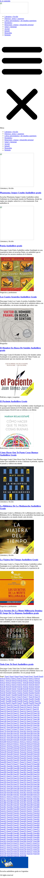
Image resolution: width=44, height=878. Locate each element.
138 (10, 717)
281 (3, 766)
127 (16, 713)
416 (23, 811)
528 (10, 850)
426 (10, 815)
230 (23, 748)
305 (3, 774)
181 (16, 731)
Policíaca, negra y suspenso (14, 19)
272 (23, 762)
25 (8, 683)
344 (23, 786)
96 (14, 703)
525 (30, 847)
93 (37, 701)
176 (23, 729)
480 (10, 833)
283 (16, 766)
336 (10, 784)
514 (36, 843)
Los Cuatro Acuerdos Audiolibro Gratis (18, 297)
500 (23, 839)
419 (3, 813)
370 (36, 795)
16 (37, 678)
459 (30, 825)
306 (10, 774)
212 (23, 742)
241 (16, 752)
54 (14, 691)
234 (10, 750)
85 (31, 699)
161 (3, 725)
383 (3, 801)
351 (30, 788)
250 (36, 754)
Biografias (8, 33)
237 (30, 750)
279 (30, 764)
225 (30, 746)
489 (30, 835)
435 (30, 817)
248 (23, 754)
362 (23, 793)
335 (3, 784)
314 (23, 776)
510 (10, 843)
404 (23, 807)
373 (16, 797)
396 (10, 805)
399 (30, 805)
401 (3, 807)
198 (10, 738)
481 (16, 833)
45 (2, 689)
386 (23, 801)
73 (2, 697)
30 (37, 683)
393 (30, 803)
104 (23, 705)
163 (16, 725)
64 (31, 693)
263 (3, 760)
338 (23, 784)
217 (16, 744)
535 (16, 852)
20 (20, 681)
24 (2, 683)
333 (30, 782)
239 (3, 752)
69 (20, 695)
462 (10, 827)
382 (36, 799)
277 (16, 764)
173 (3, 729)
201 (30, 738)
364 (36, 793)
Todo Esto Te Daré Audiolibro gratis (17, 664)
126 (10, 713)
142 (36, 717)
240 (10, 752)
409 (16, 809)
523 (16, 847)
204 (10, 740)
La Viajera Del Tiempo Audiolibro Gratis (19, 559)
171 (30, 727)
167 (3, 727)
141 (30, 717)
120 (10, 711)
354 (10, 790)
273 (30, 762)
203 (3, 740)
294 (10, 770)
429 (30, 815)
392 (23, 803)
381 (30, 799)
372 (10, 797)
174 (10, 729)
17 (2, 681)
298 (36, 770)
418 (36, 811)
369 (30, 795)
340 (36, 784)
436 (36, 817)
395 (3, 805)
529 (16, 850)
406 (36, 807)
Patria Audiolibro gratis (11, 246)
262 (36, 758)
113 (3, 709)
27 (20, 683)
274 (36, 762)
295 (16, 770)
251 (3, 756)
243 (30, 752)
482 (23, 833)
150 (10, 721)
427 (16, 815)
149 (3, 721)
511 (16, 843)
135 (30, 715)
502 (36, 839)
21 (25, 681)
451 (16, 823)
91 (25, 701)
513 (30, 843)
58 (37, 691)
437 (3, 819)
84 (25, 699)
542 (23, 854)
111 (29, 707)
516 (10, 845)
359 (3, 793)
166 (36, 725)
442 (36, 819)
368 (23, 795)
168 (10, 727)
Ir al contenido (5, 1)
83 (20, 699)
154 (36, 721)
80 (2, 699)
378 (10, 799)
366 (10, 795)
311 (3, 776)
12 (14, 678)
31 (2, 685)
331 (16, 782)
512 (23, 843)
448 (36, 821)
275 (3, 764)
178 (36, 729)
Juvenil (7, 29)
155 (3, 723)
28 (25, 683)
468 (10, 829)
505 (16, 841)
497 (3, 839)
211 (16, 742)
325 (16, 780)
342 (10, 786)
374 (23, 797)
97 (20, 703)
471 (30, 829)
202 (36, 738)
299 (3, 772)
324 (10, 780)
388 (36, 801)
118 (36, 709)
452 (23, 823)
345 (30, 786)
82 (14, 699)
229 (16, 748)
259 (16, 758)
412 (36, 809)
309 (30, 774)
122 (23, 711)
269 (3, 762)
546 (10, 856)
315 (30, 776)
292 (36, 768)
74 (8, 697)
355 (16, 790)
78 (31, 697)
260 (23, 758)
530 (23, 850)
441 (30, 819)
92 (31, 701)
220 (36, 744)
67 (8, 695)
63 (25, 693)
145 (16, 719)
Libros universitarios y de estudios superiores (20, 21)
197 (3, 738)
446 (23, 821)
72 (37, 695)
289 (16, 768)
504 (10, 841)
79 (37, 697)
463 (16, 827)
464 (23, 827)
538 (36, 852)
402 (10, 807)
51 (37, 689)
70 (25, 695)
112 (36, 707)
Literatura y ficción (11, 17)
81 (8, 699)
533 (3, 852)
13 (19, 678)
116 (23, 709)
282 (10, 766)
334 (36, 782)
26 (14, 683)
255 (30, 756)
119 (3, 711)
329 (3, 782)
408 (10, 809)
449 (3, 823)
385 (16, 801)
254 (23, 756)
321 (30, 778)
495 (30, 837)
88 (8, 701)
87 (2, 701)
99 (31, 703)
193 (16, 735)
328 (36, 780)
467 (3, 829)
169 (16, 727)
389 (3, 803)
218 (23, 744)
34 (20, 685)
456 (10, 825)
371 (3, 797)
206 (23, 740)
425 (3, 815)
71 (31, 695)
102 (10, 705)
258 (10, 758)
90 (20, 701)
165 (30, 725)
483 (30, 833)
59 (2, 693)
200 (23, 738)
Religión (8, 35)
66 (2, 695)
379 (16, 799)
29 (31, 683)
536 (23, 852)
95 (8, 703)
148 (36, 719)
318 (10, 778)
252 (10, 756)
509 (3, 843)
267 (30, 760)
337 (16, 784)
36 (31, 685)
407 (3, 809)
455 (3, 825)
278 (23, 764)
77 (25, 697)
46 (8, 689)
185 (3, 733)
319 (16, 778)
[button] (22, 83)
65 (37, 693)
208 (36, 740)
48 (20, 689)
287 (3, 768)
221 (3, 746)
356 (23, 790)
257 (3, 758)
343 (16, 786)
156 (10, 723)
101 (3, 705)
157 (16, 723)
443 (3, 821)
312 (10, 776)
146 (23, 719)
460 (36, 825)
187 (16, 733)
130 (36, 713)
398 (23, 805)
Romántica (8, 23)
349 (16, 788)
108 (10, 707)
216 (10, 744)
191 (3, 735)
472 (36, 829)
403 (16, 807)
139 (16, 717)
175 (16, 729)
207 (30, 740)
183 (30, 731)
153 (30, 721)
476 (23, 831)
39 (8, 687)
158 (23, 723)
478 (36, 831)
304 (36, 772)
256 (36, 756)
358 (36, 790)
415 (16, 811)
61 (14, 693)
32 (8, 685)
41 (20, 687)
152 (23, 721)
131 (3, 715)
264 (10, 760)
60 (8, 693)
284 (23, 766)
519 (30, 845)
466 (36, 827)
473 (3, 831)
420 (10, 813)
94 (2, 703)
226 (36, 746)
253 (16, 756)
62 (20, 693)
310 (36, 774)
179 (3, 731)
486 (10, 835)
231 (30, 748)
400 (36, 805)
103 (16, 705)
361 (16, 793)
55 (20, 691)
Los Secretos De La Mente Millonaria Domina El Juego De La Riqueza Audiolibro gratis (21, 611)
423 (30, 813)
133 (16, 715)
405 (30, 807)
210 (10, 742)
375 (30, 797)
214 (36, 742)
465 (30, 827)
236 (23, 750)
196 (36, 735)
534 (10, 852)
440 (23, 819)
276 (10, 764)
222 (10, 746)
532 (36, 850)
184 (36, 731)
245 (3, 754)
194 (23, 735)
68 (14, 695)
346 (36, 786)
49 (25, 689)
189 (30, 733)
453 (30, 823)
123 (30, 711)
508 (36, 841)
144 (10, 719)
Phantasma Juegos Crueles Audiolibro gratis (20, 193)
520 (36, 845)
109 (16, 707)
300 (10, 772)
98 (25, 703)
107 (3, 707)
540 (10, 854)
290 (23, 768)
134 (23, 715)
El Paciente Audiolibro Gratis (13, 401)
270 (10, 762)
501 (30, 839)
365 (3, 795)
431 (3, 817)
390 (10, 803)
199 (16, 738)
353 (3, 790)
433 (16, 817)
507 (30, 841)
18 (8, 681)
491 (3, 837)
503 (3, 841)
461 (3, 827)
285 (30, 766)
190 (36, 733)
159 (30, 723)
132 (10, 715)
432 (10, 817)
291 (30, 768)
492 (10, 837)
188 (23, 733)
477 (30, 831)
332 (23, 782)
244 (36, 752)
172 (36, 727)
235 (16, 750)
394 (36, 803)
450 (10, 823)
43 (31, 687)
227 (3, 748)
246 (10, 754)
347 (3, 788)
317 (3, 778)
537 (30, 852)
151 (16, 721)
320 (23, 778)
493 (16, 837)
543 (30, 854)
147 (30, 719)
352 (36, 788)
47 (14, 689)
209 (3, 742)
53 (8, 691)
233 (3, 750)
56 (25, 691)
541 (16, 854)
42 (25, 687)
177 (30, 729)
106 (36, 705)
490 (36, 835)
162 (10, 725)
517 (16, 845)
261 (30, 758)
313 (16, 776)
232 (36, 748)
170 (23, 727)
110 (23, 707)
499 (16, 839)
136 (36, 715)
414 (10, 811)
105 (30, 705)
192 (10, 735)
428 (23, 815)
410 (23, 809)
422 (23, 813)
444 (10, 821)
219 (30, 744)
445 (16, 821)
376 (36, 797)
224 (23, 746)
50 (31, 689)
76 (20, 697)
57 (31, 691)
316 (36, 776)
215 (3, 744)
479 (3, 833)
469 (16, 829)
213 (30, 742)
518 (23, 845)
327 (30, 780)
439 (16, 819)
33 (14, 685)
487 (16, 835)
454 (36, 823)
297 (30, 770)
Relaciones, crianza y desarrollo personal (19, 25)
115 (16, 709)
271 (16, 762)
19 (14, 681)
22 (31, 681)
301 (16, 772)
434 (23, 817)
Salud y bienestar (11, 27)
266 (23, 760)
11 (8, 678)
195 (30, 735)
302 (23, 772)
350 (23, 788)
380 (23, 799)
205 (16, 740)
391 (16, 803)
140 (23, 717)
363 (30, 793)
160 (36, 723)
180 (10, 731)
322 (36, 778)
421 (16, 813)
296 (23, 770)
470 (23, 829)
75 (14, 697)
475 (16, 831)
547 (16, 856)
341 (3, 786)
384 (10, 801)
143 (3, 719)
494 (23, 837)
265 (16, 760)
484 (36, 833)
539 (3, 854)
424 (36, 813)
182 (23, 731)
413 (3, 811)
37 (37, 685)
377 (3, 799)
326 (23, 780)
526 (36, 847)
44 (37, 687)
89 (14, 701)
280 (36, 764)
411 (30, 809)
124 (36, 711)
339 (30, 784)
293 (3, 770)
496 (36, 837)
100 (38, 703)
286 (36, 766)
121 (16, 711)
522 (10, 847)
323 (3, 780)
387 (30, 801)
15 (31, 678)
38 (2, 687)
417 (30, 811)
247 (16, 754)
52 (2, 691)
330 (10, 782)
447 (30, 821)
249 (30, 754)
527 (3, 850)
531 (30, 850)
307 (16, 774)
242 (23, 752)
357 (30, 790)
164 (23, 725)
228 (10, 748)
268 (36, 760)
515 (3, 845)
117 (29, 709)
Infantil (7, 31)
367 (16, 795)
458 (23, 825)
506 (23, 841)
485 (3, 835)
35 (25, 685)
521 (3, 847)
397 (16, 805)
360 (10, 793)
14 (25, 678)
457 (16, 825)
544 (36, 854)
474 (10, 831)
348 (10, 788)
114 (10, 709)
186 (10, 733)
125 (3, 713)
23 (37, 681)
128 (23, 713)
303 (30, 772)
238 (36, 750)
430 (36, 815)
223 (16, 746)
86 (37, 699)
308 (23, 774)
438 (10, 819)
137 (3, 717)
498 (10, 839)
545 (3, 856)
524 (23, 847)
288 (10, 768)
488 (23, 835)
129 (30, 713)
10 (2, 678)
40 (14, 687)
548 (23, 856)
